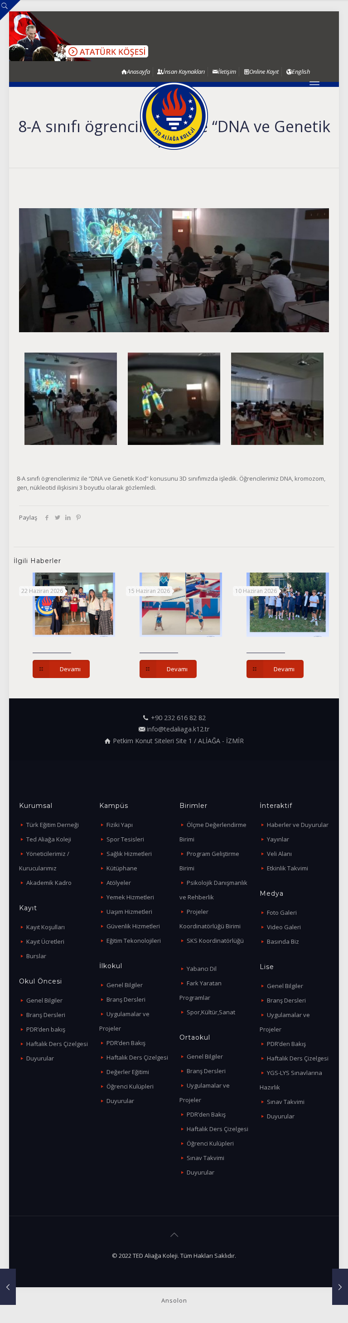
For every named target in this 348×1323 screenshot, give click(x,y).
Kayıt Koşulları (45, 927)
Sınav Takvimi (205, 1158)
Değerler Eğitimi (127, 1072)
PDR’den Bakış (125, 1043)
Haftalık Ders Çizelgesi (57, 1044)
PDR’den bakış (45, 1029)
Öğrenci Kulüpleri (130, 1086)
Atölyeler (118, 883)
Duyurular (40, 1058)
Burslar (36, 956)
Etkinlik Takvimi (287, 868)
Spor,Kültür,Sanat (211, 1012)
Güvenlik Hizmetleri (133, 926)
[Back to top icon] (174, 1234)
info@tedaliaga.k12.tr (178, 729)
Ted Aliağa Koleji (48, 839)
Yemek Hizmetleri (130, 897)
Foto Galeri (282, 912)
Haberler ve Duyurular (298, 825)
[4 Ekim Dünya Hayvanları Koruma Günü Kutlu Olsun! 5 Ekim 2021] (340, 1287)
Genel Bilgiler (44, 1000)
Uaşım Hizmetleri (129, 911)
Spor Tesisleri (125, 839)
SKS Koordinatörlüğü (215, 940)
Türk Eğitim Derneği (52, 825)
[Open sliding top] (10, 10)
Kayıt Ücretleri (45, 941)
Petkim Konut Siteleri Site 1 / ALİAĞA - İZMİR (178, 740)
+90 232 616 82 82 (178, 717)
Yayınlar (278, 839)
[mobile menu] (314, 84)
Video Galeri (284, 927)
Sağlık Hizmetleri (129, 854)
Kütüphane (121, 868)
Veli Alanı (279, 854)
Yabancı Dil (202, 969)
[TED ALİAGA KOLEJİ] (174, 116)
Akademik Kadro (49, 883)
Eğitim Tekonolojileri (133, 940)
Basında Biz (283, 941)
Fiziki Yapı (119, 825)
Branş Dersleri (45, 1015)
